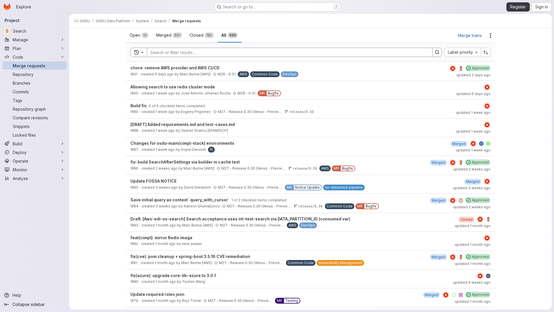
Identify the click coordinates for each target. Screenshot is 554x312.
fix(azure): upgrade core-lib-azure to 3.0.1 (173, 275)
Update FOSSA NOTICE (153, 181)
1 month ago (166, 225)
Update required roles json (157, 294)
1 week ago (165, 93)
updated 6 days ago (473, 94)
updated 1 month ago (473, 226)
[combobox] (462, 52)
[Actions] (490, 35)
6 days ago (164, 74)
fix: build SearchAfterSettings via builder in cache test (185, 161)
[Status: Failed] (452, 68)
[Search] (437, 52)
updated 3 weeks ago (472, 188)
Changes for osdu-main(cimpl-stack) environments (182, 143)
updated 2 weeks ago (472, 169)
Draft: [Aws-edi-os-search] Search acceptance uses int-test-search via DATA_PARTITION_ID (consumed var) (240, 218)
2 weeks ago (166, 168)
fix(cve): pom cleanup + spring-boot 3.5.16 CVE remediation (190, 256)
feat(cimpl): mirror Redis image (161, 237)
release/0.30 (301, 111)
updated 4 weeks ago (472, 282)
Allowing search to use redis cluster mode (172, 86)
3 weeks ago (167, 187)
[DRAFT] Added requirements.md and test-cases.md (182, 124)
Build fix (138, 105)
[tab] (139, 35)
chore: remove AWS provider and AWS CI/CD (175, 67)
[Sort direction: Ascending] (486, 52)
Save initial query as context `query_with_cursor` (180, 199)
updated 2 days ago (473, 75)
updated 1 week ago (473, 112)
